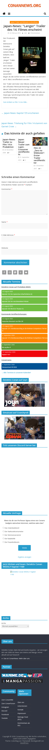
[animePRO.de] (38, 675)
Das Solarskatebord (12, 528)
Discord (4, 711)
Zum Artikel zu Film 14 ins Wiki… (15, 102)
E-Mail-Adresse (8, 235)
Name (4, 222)
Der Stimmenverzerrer (13, 535)
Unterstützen (22, 706)
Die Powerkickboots (12, 542)
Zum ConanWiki (7, 700)
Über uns (21, 702)
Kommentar (6, 189)
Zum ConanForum (8, 703)
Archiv (3, 623)
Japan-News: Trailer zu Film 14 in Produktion (9, 143)
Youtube (4, 718)
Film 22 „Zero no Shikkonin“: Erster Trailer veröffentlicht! (39, 155)
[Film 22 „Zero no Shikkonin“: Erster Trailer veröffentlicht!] (40, 138)
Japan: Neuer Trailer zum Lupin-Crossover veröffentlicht (24, 147)
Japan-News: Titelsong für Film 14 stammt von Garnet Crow (24, 125)
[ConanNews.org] (4, 13)
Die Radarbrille (10, 538)
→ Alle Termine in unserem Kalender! (16, 372)
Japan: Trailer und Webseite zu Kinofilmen (24, 22)
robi (25, 33)
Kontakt (20, 710)
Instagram (5, 707)
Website (4, 248)
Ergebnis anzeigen (24, 557)
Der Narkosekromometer (14, 531)
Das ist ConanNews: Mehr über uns (17, 658)
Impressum (22, 713)
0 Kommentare (35, 33)
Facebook (5, 714)
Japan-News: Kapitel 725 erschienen (20, 113)
